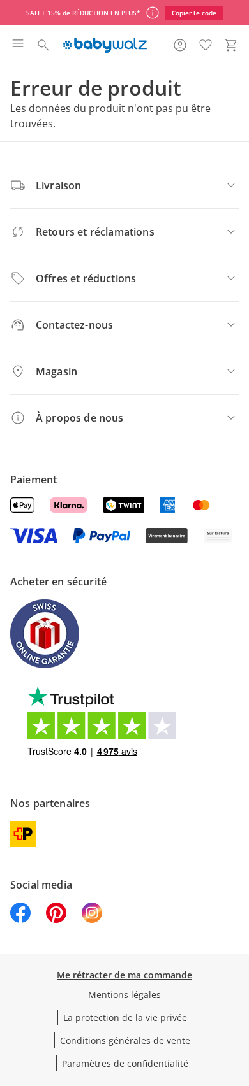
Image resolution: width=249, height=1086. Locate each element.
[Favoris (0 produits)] (205, 45)
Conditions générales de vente (125, 1040)
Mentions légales (124, 995)
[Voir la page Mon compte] (180, 45)
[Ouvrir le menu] (18, 45)
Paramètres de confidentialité (125, 1063)
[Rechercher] (43, 45)
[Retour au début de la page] (236, 997)
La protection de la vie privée (125, 1017)
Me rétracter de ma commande (124, 975)
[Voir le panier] (231, 45)
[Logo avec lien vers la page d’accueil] (105, 45)
